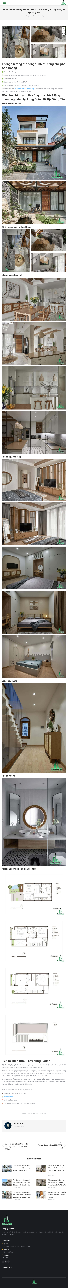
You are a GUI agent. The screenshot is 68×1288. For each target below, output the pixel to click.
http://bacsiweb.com (19, 1126)
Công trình (6, 28)
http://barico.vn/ (8, 1096)
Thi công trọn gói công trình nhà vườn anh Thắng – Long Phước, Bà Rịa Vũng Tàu (21, 1168)
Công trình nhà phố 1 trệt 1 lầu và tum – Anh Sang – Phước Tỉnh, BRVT (57, 1194)
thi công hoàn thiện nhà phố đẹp (24, 89)
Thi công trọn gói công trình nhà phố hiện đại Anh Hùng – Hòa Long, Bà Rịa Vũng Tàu (22, 1194)
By (35, 1113)
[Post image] (7, 1168)
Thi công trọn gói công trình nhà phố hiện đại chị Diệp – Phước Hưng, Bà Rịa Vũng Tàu (57, 1182)
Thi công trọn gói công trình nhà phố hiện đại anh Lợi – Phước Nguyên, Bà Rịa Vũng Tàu (56, 1169)
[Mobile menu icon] (4, 3)
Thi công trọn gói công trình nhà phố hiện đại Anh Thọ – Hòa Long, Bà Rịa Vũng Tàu (21, 1182)
